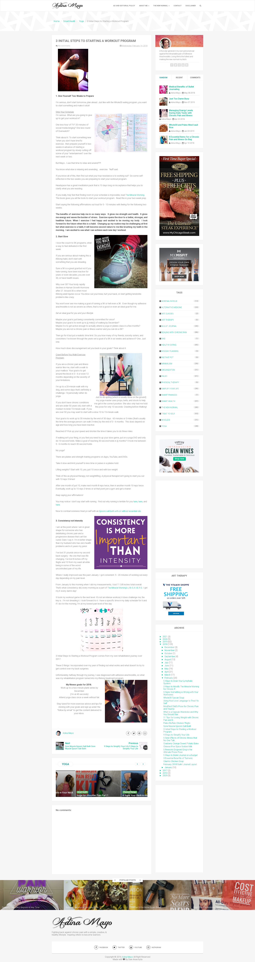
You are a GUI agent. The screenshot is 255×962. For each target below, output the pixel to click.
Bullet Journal (169, 326)
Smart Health (168, 401)
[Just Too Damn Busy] (163, 101)
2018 (165, 644)
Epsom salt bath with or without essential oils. (120, 511)
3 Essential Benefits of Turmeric (178, 758)
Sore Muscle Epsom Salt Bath (177, 726)
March (167, 675)
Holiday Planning (170, 351)
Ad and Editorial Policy (124, 6)
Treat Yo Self (168, 414)
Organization (168, 370)
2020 (165, 639)
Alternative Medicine (172, 307)
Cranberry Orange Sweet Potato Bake (181, 743)
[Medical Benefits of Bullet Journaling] (163, 89)
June (167, 665)
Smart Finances (169, 395)
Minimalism (167, 364)
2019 (165, 641)
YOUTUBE (138, 947)
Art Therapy (168, 320)
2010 (165, 773)
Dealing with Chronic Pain (174, 332)
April (167, 671)
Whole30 (166, 420)
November (170, 650)
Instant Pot (167, 357)
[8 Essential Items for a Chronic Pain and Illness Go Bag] (163, 139)
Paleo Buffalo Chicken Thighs (176, 723)
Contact (178, 6)
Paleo (164, 376)
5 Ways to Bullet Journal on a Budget (180, 755)
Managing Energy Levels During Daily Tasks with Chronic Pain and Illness (181, 113)
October (168, 653)
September (170, 656)
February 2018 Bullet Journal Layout (180, 764)
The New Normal (160, 6)
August (168, 659)
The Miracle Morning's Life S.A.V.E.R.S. (125, 588)
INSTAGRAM (156, 947)
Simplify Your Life (170, 389)
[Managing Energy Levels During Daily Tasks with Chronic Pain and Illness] (163, 113)
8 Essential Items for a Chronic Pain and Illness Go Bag (184, 138)
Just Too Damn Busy (179, 98)
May (167, 668)
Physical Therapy (170, 382)
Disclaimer (191, 6)
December (169, 647)
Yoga (65, 764)
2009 (165, 775)
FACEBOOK (103, 947)
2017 (165, 770)
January (168, 767)
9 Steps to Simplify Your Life (176, 735)
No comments (64, 46)
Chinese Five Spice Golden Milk (177, 746)
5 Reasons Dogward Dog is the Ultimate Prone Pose (177, 750)
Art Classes (167, 314)
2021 (165, 636)
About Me (143, 6)
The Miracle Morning (135, 195)
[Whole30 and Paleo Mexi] (163, 127)
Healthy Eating (169, 345)
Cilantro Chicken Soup (173, 761)
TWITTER (121, 947)
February (169, 678)
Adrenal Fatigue (169, 301)
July (166, 662)
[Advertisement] (179, 524)
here (135, 501)
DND (163, 339)
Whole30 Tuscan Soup (173, 697)
